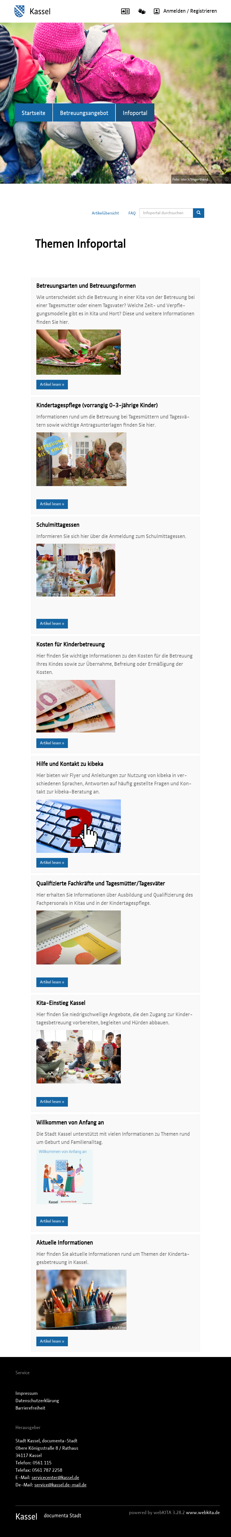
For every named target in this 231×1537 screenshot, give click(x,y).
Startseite (33, 113)
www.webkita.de (203, 1512)
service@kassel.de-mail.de (60, 1485)
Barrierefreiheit (30, 1408)
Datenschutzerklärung (37, 1401)
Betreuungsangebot (84, 113)
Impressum (26, 1393)
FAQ (132, 213)
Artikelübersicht (105, 213)
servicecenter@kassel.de (55, 1477)
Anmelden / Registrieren (190, 11)
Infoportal (135, 113)
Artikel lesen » (52, 385)
